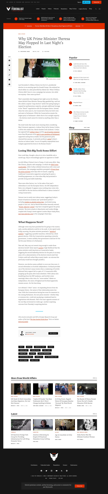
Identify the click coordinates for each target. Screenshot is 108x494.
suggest (40, 248)
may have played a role (25, 214)
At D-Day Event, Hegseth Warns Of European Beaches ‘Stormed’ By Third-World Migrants (64, 402)
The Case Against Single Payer (39, 319)
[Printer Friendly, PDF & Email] (9, 84)
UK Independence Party (51, 357)
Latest (14, 414)
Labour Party (23, 353)
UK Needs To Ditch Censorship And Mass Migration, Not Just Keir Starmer (21, 401)
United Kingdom (23, 360)
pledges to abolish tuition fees (34, 202)
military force (34, 132)
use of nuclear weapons (51, 132)
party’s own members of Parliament (48, 134)
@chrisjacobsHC (23, 322)
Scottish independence (44, 353)
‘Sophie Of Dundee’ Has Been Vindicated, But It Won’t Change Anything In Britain (42, 401)
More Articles (53, 333)
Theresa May (39, 357)
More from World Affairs (24, 378)
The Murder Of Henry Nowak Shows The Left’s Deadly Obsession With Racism (86, 401)
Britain (29, 347)
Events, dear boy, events (26, 207)
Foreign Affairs (35, 350)
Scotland (32, 353)
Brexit (21, 347)
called (49, 139)
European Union (23, 350)
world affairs (34, 360)
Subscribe (96, 2)
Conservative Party (40, 347)
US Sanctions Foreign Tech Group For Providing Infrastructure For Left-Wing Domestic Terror (20, 438)
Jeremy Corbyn (47, 350)
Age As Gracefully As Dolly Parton (63, 436)
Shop (71, 127)
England (51, 347)
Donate (87, 2)
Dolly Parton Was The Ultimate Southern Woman (86, 436)
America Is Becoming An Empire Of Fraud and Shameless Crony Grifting (41, 437)
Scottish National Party (26, 357)
